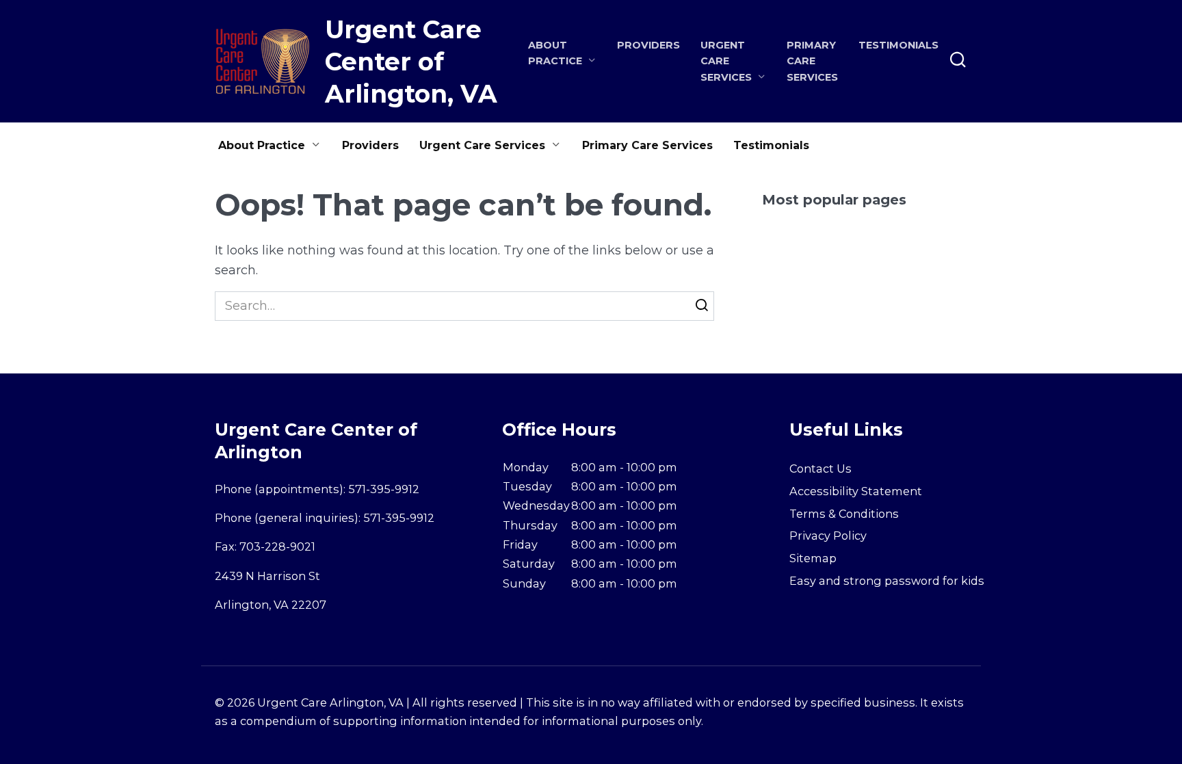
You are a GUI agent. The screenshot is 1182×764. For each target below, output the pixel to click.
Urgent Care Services (482, 145)
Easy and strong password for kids (886, 581)
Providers (648, 45)
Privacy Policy (828, 535)
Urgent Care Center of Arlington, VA (411, 61)
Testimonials (898, 45)
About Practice (261, 145)
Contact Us (820, 468)
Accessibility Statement (855, 491)
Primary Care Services (812, 61)
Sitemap (813, 558)
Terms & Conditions (844, 514)
